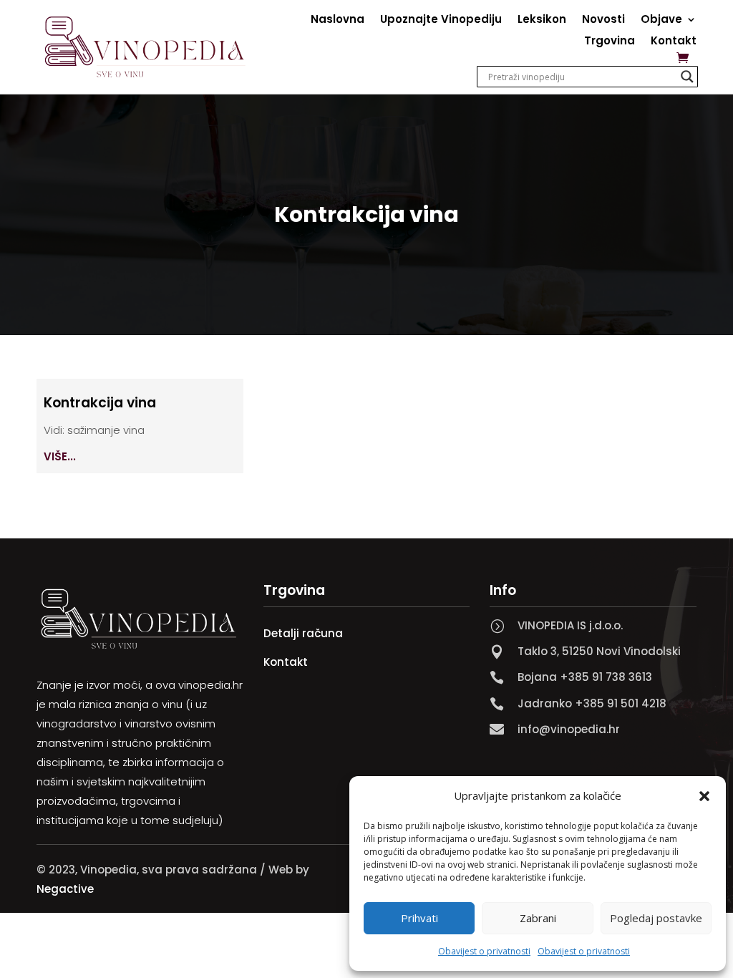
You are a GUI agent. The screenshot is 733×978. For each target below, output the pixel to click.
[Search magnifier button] (687, 77)
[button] (704, 796)
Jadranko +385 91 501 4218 (592, 703)
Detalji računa (303, 633)
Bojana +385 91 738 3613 (585, 676)
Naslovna (337, 20)
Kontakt (673, 42)
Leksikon (542, 20)
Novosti (603, 20)
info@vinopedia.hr (569, 729)
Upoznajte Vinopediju (441, 20)
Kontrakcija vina (100, 402)
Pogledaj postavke (656, 918)
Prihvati (419, 918)
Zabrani (538, 918)
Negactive (65, 888)
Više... (60, 456)
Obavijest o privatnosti (484, 951)
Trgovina (609, 42)
